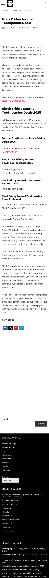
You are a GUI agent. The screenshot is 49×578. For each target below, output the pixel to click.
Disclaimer (7, 516)
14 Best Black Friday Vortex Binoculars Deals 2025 (23, 566)
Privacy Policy (8, 523)
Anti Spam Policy (10, 504)
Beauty (30, 10)
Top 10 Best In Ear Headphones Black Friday (20, 569)
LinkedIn (6, 462)
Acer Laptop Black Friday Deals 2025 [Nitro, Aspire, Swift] (23, 549)
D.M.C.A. (6, 512)
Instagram (7, 455)
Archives (5, 477)
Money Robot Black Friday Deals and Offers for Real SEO (24, 555)
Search (5, 419)
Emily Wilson (10, 28)
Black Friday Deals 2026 (13, 101)
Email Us (6, 470)
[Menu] (3, 3)
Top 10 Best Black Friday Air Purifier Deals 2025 (21, 573)
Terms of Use (8, 531)
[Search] (45, 3)
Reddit (6, 466)
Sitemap (6, 527)
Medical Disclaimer (11, 519)
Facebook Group (10, 447)
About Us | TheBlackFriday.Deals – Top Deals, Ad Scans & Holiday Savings (22, 495)
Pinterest (7, 459)
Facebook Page (9, 443)
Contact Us (7, 508)
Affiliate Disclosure (10, 500)
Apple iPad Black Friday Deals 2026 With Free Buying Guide (24, 561)
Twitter (6, 451)
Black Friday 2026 (19, 10)
